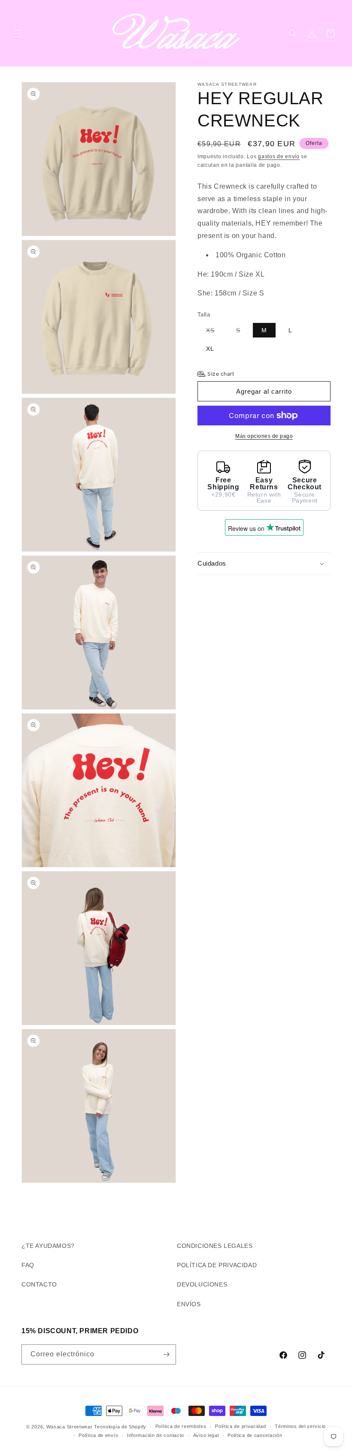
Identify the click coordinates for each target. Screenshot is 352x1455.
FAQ (27, 1265)
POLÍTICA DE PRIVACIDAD (217, 1265)
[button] (18, 33)
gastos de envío (279, 157)
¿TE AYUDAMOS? (48, 1245)
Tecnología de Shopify (120, 1426)
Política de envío (98, 1435)
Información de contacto (155, 1435)
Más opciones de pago (264, 436)
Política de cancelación (255, 1435)
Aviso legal (206, 1435)
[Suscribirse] (166, 1354)
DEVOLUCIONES (202, 1284)
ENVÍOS (189, 1304)
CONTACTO (39, 1284)
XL (210, 348)
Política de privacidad (240, 1426)
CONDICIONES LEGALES (214, 1245)
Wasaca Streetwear (69, 1426)
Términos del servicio (300, 1426)
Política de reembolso (180, 1426)
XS (214, 331)
